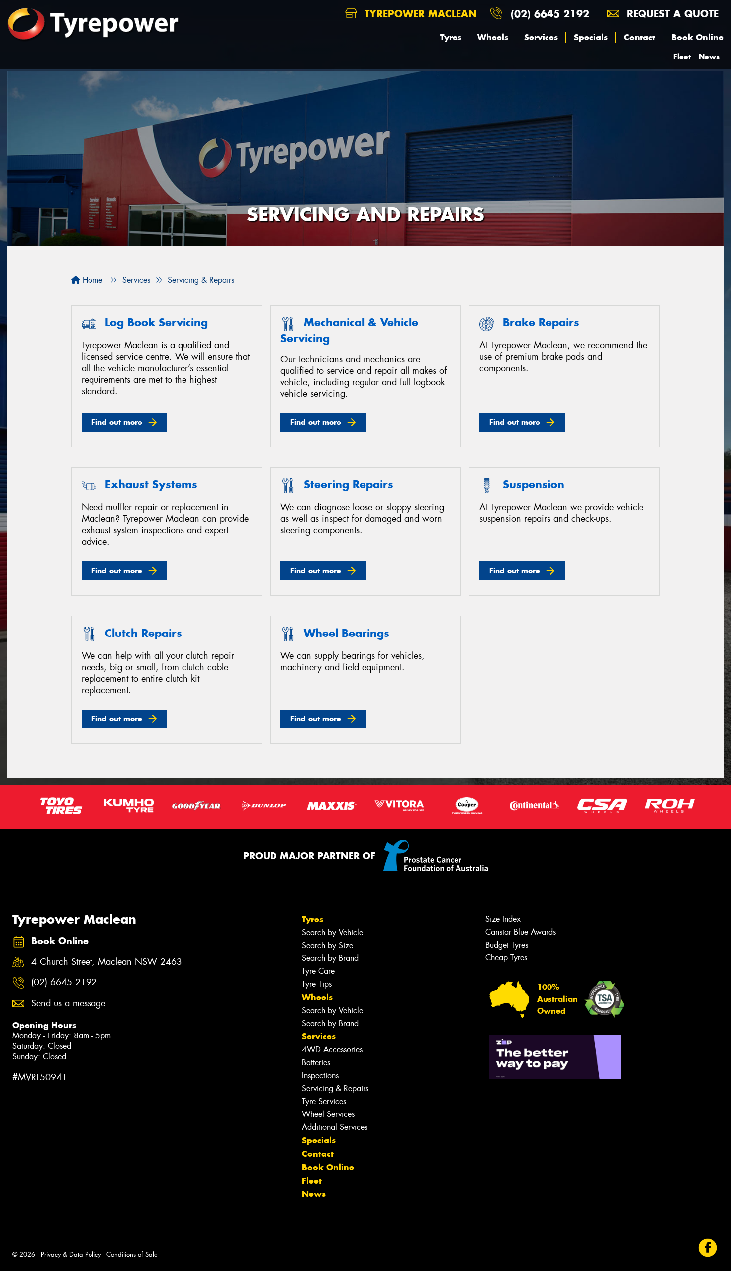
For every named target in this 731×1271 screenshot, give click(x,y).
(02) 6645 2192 (550, 13)
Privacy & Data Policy (71, 1254)
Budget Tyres (506, 945)
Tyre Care (318, 971)
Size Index (503, 919)
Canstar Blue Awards (520, 932)
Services (541, 37)
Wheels (492, 37)
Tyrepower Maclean (419, 13)
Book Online (697, 37)
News (709, 56)
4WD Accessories (332, 1049)
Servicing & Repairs (335, 1088)
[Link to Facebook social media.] (708, 1247)
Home (91, 280)
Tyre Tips (317, 984)
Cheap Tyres (506, 958)
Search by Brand (330, 958)
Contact (639, 37)
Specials (591, 37)
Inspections (320, 1075)
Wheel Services (328, 1114)
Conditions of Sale (132, 1254)
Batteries (316, 1062)
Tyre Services (324, 1101)
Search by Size (327, 945)
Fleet (682, 56)
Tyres (450, 37)
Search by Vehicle (332, 932)
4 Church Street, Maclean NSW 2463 (106, 962)
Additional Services (334, 1127)
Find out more (116, 422)
